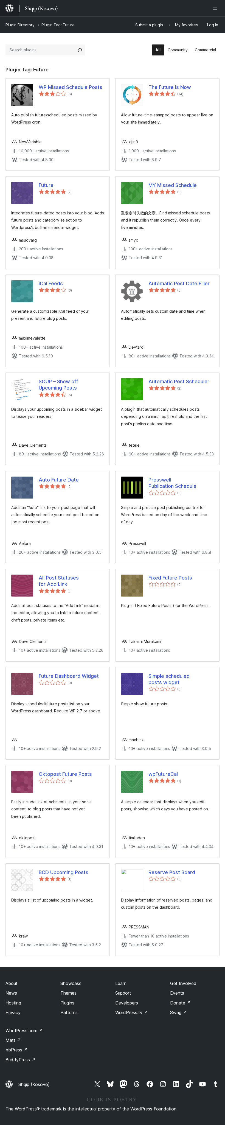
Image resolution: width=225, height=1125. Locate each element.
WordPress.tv (131, 1012)
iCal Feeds (51, 283)
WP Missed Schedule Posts (70, 87)
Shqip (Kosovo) (34, 1084)
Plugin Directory (20, 25)
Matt (13, 1040)
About (11, 983)
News (11, 993)
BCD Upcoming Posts (63, 872)
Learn (120, 983)
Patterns (69, 1012)
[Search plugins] (79, 49)
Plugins (67, 1003)
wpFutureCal (163, 774)
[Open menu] (216, 8)
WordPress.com (24, 1030)
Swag (178, 1012)
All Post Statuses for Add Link (59, 581)
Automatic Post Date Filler (179, 283)
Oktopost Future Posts (65, 774)
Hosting (13, 1003)
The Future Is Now (169, 87)
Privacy (13, 1012)
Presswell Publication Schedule (172, 483)
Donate (180, 1003)
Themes (68, 993)
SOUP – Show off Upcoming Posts (58, 385)
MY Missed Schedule (172, 185)
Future (46, 185)
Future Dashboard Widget (69, 676)
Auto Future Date (59, 480)
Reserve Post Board (171, 872)
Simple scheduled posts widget (169, 679)
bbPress (16, 1050)
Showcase (70, 983)
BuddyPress (20, 1059)
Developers (126, 1003)
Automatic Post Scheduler (178, 381)
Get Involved (183, 983)
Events (177, 993)
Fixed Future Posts (170, 578)
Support (123, 993)
